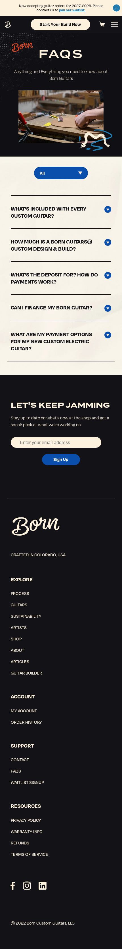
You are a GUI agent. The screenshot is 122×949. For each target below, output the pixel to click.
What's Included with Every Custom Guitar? (48, 212)
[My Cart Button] (102, 24)
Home (7, 24)
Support (22, 745)
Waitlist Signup (27, 782)
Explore (22, 579)
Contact (20, 759)
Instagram (27, 885)
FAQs (16, 771)
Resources (26, 805)
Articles (20, 661)
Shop (16, 639)
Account (23, 696)
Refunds (20, 843)
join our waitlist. (72, 10)
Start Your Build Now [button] (60, 24)
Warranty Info (27, 831)
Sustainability (26, 616)
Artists (19, 627)
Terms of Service (29, 854)
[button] (116, 8)
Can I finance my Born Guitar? (51, 307)
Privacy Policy (26, 820)
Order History (26, 722)
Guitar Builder (26, 673)
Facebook (13, 885)
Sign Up (60, 459)
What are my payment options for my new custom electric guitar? (51, 341)
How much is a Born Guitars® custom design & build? (51, 245)
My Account (24, 710)
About (17, 650)
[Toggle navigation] (115, 24)
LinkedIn (42, 885)
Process (20, 593)
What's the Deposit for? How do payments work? (54, 278)
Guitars (19, 604)
